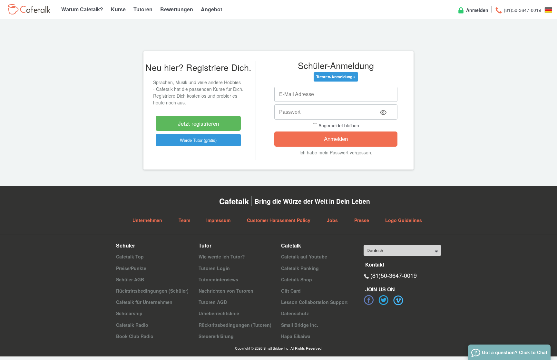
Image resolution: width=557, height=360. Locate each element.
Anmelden (476, 10)
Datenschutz (295, 313)
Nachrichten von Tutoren (226, 290)
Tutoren (142, 9)
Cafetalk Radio (132, 325)
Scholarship (129, 313)
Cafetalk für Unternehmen (144, 302)
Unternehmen (147, 220)
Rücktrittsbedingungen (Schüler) (152, 290)
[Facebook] (369, 300)
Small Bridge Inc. (299, 325)
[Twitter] (383, 300)
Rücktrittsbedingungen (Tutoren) (235, 325)
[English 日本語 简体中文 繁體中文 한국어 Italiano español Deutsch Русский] (402, 250)
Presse (361, 220)
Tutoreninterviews (218, 279)
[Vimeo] (398, 300)
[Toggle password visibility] (383, 112)
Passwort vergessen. (351, 152)
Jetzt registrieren (198, 123)
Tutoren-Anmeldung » (336, 77)
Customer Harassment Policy (278, 220)
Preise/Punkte (131, 268)
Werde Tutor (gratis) (198, 140)
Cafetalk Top (130, 256)
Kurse (118, 9)
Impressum (218, 220)
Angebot (211, 9)
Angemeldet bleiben (338, 125)
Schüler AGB (130, 279)
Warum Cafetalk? (82, 9)
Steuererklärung (216, 336)
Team (184, 220)
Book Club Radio (134, 336)
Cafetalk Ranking (300, 268)
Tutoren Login (214, 268)
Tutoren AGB (213, 302)
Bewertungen (176, 9)
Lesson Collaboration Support (314, 302)
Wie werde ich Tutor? (222, 256)
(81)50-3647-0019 (522, 10)
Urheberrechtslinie (219, 313)
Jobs (332, 220)
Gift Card (291, 290)
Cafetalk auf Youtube (304, 256)
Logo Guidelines (403, 220)
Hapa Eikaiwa (295, 336)
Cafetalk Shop (296, 279)
